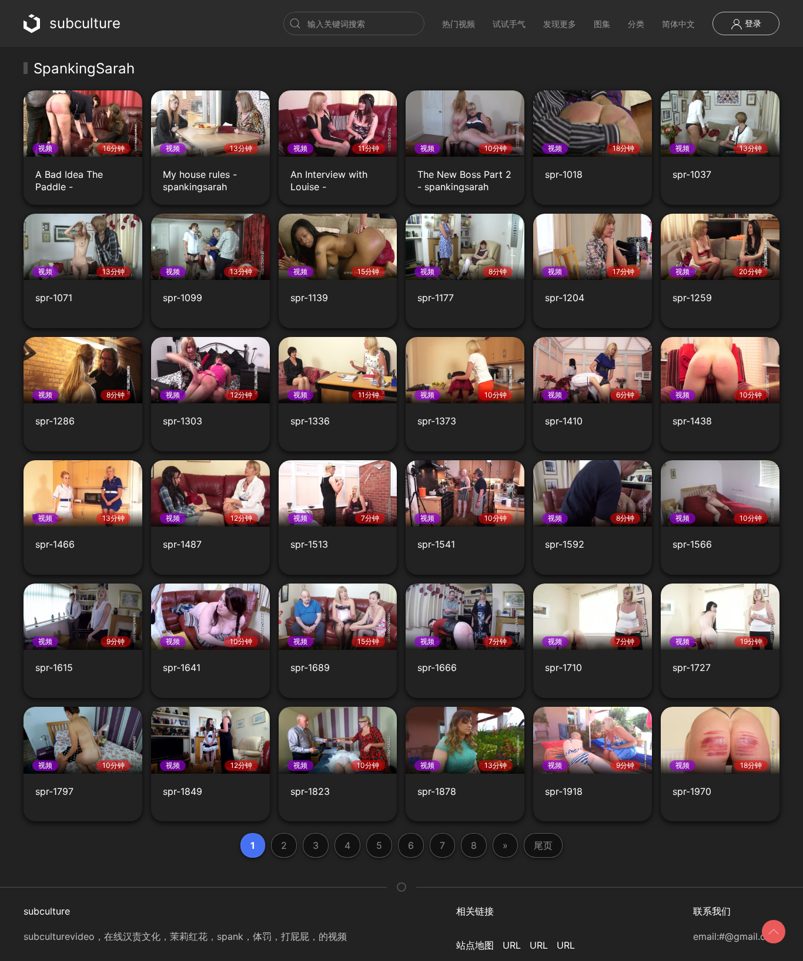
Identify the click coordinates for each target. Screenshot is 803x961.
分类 (636, 24)
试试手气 (509, 24)
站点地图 (475, 945)
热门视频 (458, 24)
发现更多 (559, 24)
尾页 (543, 845)
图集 (602, 24)
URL (512, 945)
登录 (751, 23)
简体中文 (678, 24)
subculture (85, 23)
